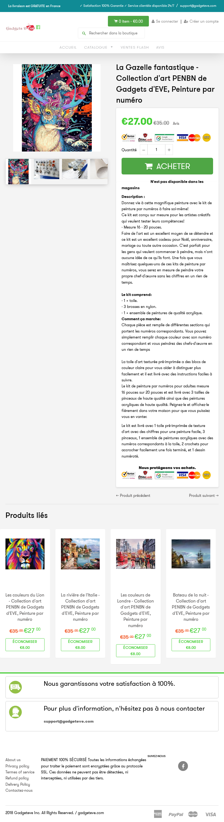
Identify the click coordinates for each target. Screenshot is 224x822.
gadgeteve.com (91, 812)
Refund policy (17, 778)
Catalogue (96, 47)
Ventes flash (135, 47)
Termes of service (19, 772)
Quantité (129, 149)
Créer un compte (204, 21)
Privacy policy (17, 766)
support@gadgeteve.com (198, 6)
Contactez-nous (19, 790)
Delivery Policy (17, 784)
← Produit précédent (133, 495)
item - (131, 21)
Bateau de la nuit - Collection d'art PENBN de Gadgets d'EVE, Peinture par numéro (191, 607)
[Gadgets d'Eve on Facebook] (183, 766)
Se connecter (167, 21)
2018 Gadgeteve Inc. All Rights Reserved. (39, 812)
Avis (160, 47)
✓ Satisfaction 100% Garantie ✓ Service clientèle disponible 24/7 (127, 6)
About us (12, 759)
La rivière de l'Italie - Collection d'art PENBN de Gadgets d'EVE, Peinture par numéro (80, 607)
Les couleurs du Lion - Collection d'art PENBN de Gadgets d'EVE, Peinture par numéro (24, 607)
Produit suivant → (204, 495)
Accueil (68, 47)
